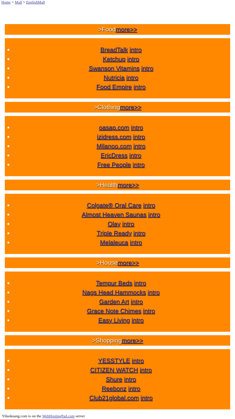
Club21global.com (114, 397)
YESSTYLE (114, 360)
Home (6, 2)
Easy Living (114, 320)
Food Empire (114, 86)
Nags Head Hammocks (114, 292)
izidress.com (114, 136)
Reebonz (114, 388)
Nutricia (114, 77)
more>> (126, 29)
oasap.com (114, 127)
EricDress (114, 155)
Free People (114, 164)
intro (136, 49)
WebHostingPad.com (58, 416)
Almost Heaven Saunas (114, 214)
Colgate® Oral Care (114, 205)
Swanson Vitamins (114, 68)
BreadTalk (114, 49)
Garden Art (114, 301)
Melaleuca (114, 242)
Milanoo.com (114, 146)
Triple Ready (114, 233)
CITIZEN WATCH (114, 369)
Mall (18, 2)
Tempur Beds (114, 283)
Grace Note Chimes (114, 310)
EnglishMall (35, 2)
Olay (114, 223)
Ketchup (114, 58)
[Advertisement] (117, 12)
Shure (114, 379)
